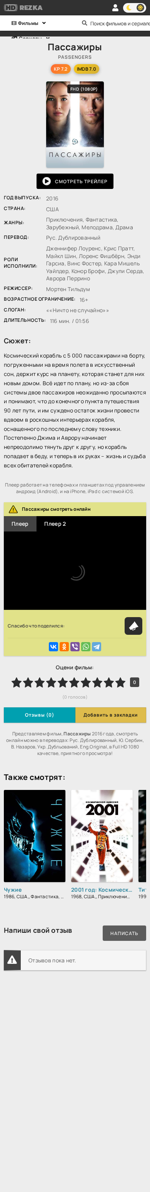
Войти (115, 7)
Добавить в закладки (110, 715)
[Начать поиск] (84, 23)
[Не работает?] (133, 626)
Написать (124, 933)
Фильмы (27, 23)
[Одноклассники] (64, 646)
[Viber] (75, 646)
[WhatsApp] (85, 646)
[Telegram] (96, 646)
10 (120, 682)
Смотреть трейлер (81, 181)
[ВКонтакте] (53, 646)
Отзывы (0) (39, 715)
